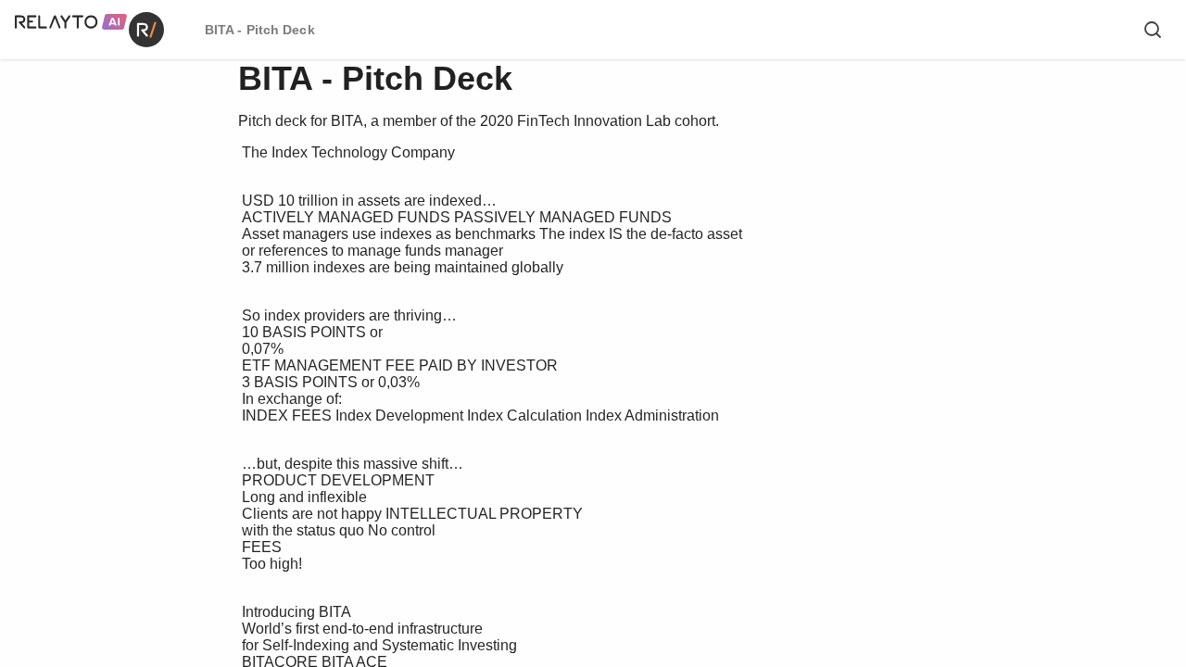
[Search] (1152, 29)
